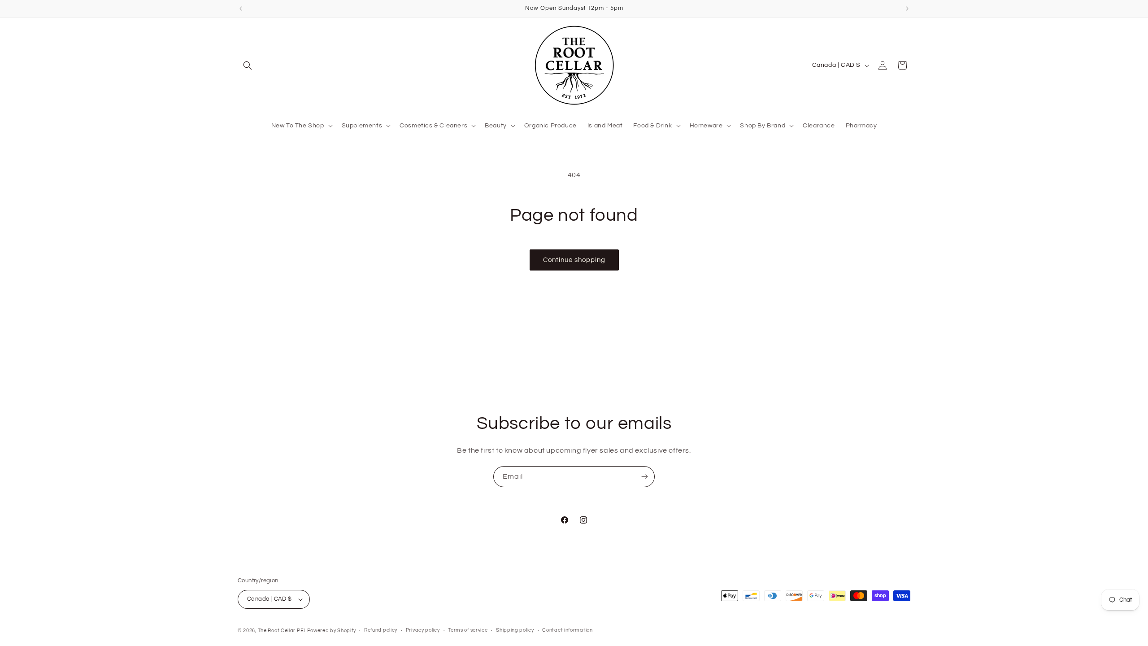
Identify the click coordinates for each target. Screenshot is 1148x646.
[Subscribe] (644, 476)
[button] (247, 65)
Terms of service (467, 630)
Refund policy (380, 630)
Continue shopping (574, 260)
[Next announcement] (907, 8)
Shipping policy (515, 630)
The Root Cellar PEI (281, 630)
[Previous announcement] (241, 8)
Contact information (567, 630)
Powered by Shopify (331, 630)
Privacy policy (423, 630)
